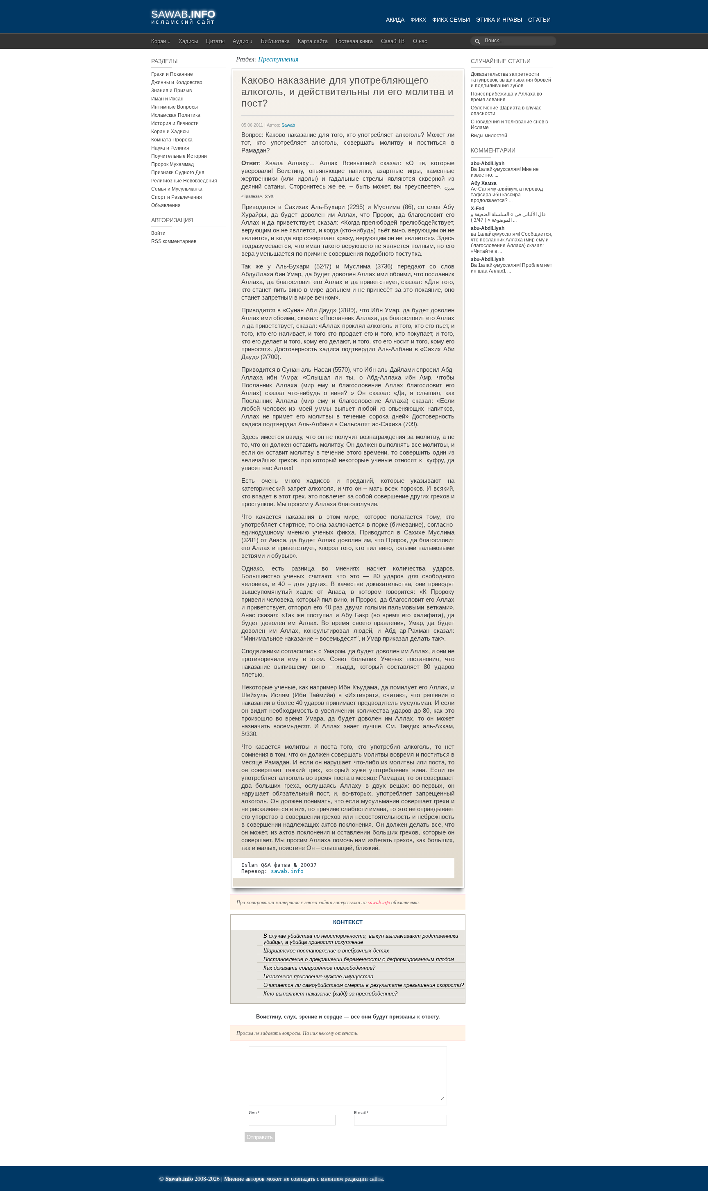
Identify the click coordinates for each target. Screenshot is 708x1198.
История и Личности (175, 123)
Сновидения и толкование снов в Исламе (509, 124)
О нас (420, 41)
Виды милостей (489, 136)
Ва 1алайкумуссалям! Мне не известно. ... (505, 172)
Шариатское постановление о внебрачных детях (326, 951)
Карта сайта (313, 41)
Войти (158, 233)
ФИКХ (418, 19)
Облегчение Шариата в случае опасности (506, 110)
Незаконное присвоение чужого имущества (318, 976)
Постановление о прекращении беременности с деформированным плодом (358, 959)
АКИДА (395, 19)
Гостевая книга (354, 41)
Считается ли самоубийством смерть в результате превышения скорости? (363, 985)
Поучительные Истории (179, 156)
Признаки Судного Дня (177, 172)
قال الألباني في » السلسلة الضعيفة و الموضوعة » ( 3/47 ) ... (508, 217)
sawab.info (287, 871)
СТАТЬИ (539, 19)
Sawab (288, 125)
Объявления (166, 205)
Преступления (278, 59)
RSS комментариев (173, 241)
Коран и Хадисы (170, 131)
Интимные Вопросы (174, 107)
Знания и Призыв (171, 90)
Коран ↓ (160, 41)
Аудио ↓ (243, 41)
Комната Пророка (172, 140)
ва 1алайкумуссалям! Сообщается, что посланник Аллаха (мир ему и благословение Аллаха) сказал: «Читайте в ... (511, 242)
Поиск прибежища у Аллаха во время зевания (506, 96)
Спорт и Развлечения (176, 197)
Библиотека (275, 41)
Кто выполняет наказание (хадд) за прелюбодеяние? (330, 994)
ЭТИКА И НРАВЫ (499, 19)
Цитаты (215, 41)
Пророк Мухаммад (172, 164)
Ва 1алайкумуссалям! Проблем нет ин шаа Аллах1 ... (511, 268)
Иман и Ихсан (167, 99)
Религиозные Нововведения (184, 181)
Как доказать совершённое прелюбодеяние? (319, 968)
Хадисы (188, 41)
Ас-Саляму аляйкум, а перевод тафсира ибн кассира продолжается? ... (507, 194)
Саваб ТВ (393, 41)
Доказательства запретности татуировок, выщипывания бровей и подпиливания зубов (511, 80)
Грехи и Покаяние (172, 74)
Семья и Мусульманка (176, 189)
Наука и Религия (170, 148)
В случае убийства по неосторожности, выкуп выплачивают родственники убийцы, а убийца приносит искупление (360, 939)
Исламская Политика (175, 115)
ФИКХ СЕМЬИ (451, 19)
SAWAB (183, 14)
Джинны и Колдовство (176, 82)
